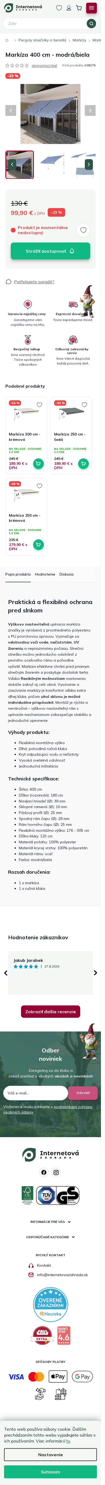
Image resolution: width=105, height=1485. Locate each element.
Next (96, 973)
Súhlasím (50, 1472)
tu (68, 1441)
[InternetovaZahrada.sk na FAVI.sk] (42, 1337)
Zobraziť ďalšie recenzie (50, 1011)
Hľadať (91, 23)
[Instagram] (56, 1172)
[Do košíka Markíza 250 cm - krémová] (38, 544)
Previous (5, 973)
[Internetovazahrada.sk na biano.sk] (64, 1337)
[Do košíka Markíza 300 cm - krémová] (38, 463)
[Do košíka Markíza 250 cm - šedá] (83, 463)
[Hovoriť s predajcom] (29, 282)
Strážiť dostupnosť (46, 251)
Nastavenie (50, 1454)
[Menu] (91, 8)
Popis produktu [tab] (18, 574)
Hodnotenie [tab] (45, 574)
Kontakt (44, 1265)
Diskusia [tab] (67, 574)
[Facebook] (43, 1172)
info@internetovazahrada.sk (62, 1274)
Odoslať (83, 1093)
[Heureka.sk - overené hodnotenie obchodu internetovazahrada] (50, 1304)
